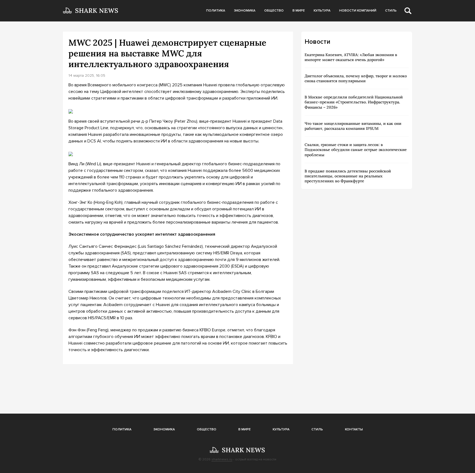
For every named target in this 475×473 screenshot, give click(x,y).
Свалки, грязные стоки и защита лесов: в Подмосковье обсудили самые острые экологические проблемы (356, 149)
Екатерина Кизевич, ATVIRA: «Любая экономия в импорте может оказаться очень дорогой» (351, 57)
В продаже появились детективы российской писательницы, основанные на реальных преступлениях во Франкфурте (348, 176)
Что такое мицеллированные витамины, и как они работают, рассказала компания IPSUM (353, 126)
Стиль (391, 11)
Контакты (354, 429)
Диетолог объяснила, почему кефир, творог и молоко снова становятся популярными (356, 78)
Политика (215, 11)
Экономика (244, 11)
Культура (322, 11)
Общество (274, 11)
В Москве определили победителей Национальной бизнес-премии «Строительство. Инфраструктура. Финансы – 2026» (354, 102)
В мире (298, 11)
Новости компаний (357, 11)
